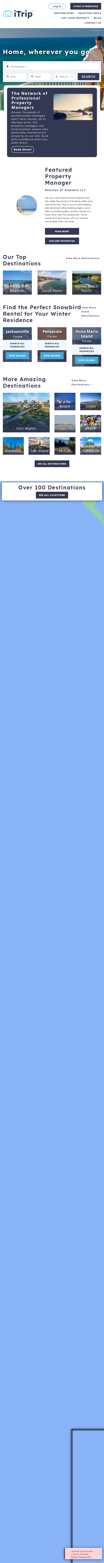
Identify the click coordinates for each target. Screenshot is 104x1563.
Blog (97, 17)
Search (88, 76)
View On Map (17, 355)
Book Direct (23, 149)
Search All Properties (17, 345)
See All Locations (52, 495)
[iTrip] (18, 13)
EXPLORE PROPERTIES (62, 240)
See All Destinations (52, 463)
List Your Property (75, 17)
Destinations (64, 13)
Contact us (93, 22)
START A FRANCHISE (85, 6)
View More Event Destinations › (91, 313)
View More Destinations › (83, 260)
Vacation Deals (89, 13)
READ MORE (62, 231)
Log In (57, 6)
